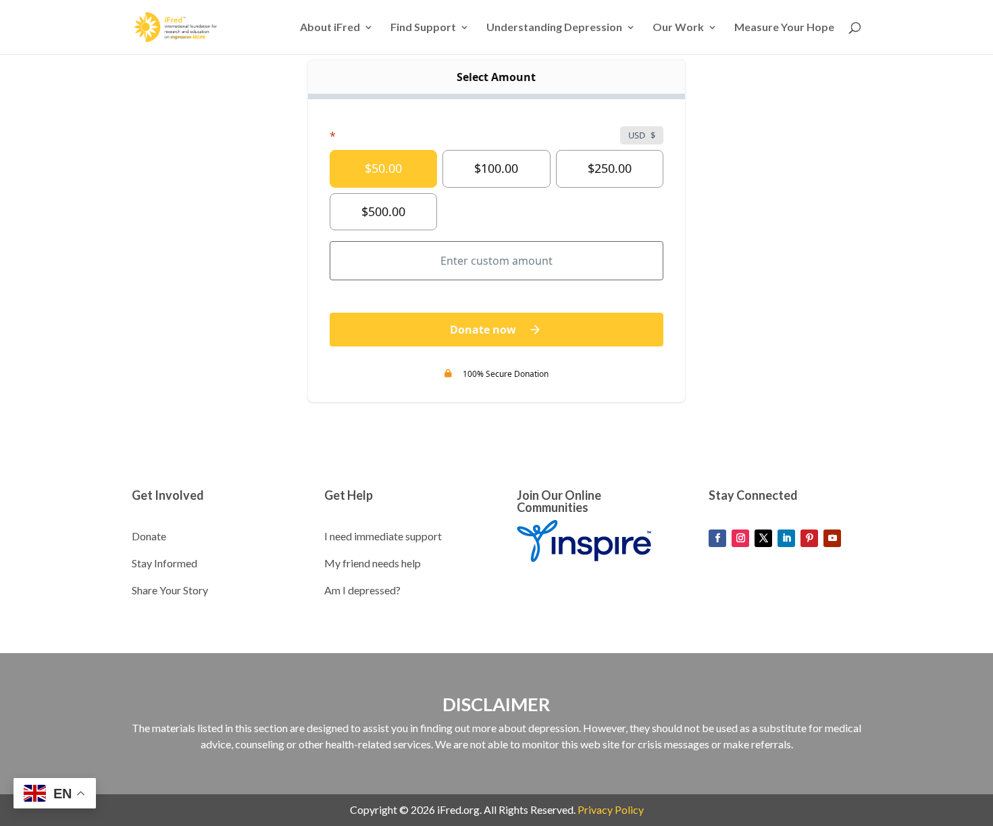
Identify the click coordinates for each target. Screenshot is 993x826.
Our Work (678, 27)
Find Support (423, 27)
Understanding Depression (554, 27)
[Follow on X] (763, 538)
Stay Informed (164, 563)
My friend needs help (372, 563)
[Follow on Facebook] (717, 538)
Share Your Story (170, 590)
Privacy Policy (611, 809)
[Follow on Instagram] (740, 538)
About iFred (330, 27)
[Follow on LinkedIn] (786, 538)
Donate (149, 536)
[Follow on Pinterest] (809, 538)
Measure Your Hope (784, 27)
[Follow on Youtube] (832, 538)
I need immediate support (383, 536)
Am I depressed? (362, 590)
